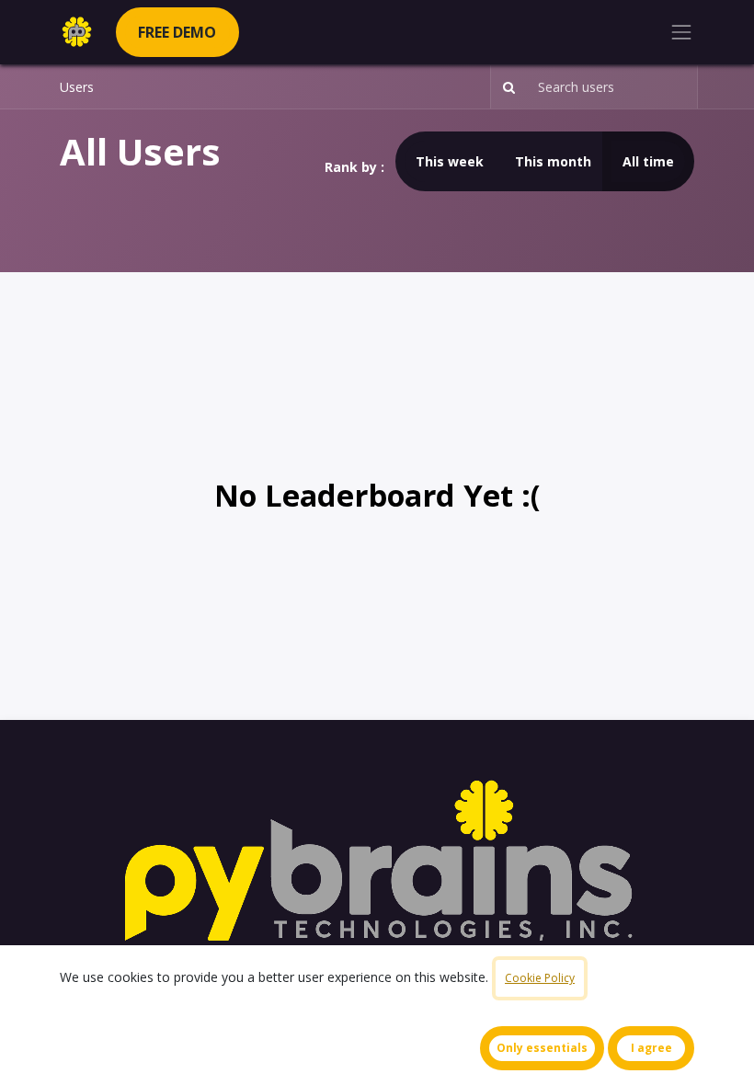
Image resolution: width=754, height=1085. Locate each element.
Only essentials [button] (542, 1048)
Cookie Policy (540, 978)
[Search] (505, 86)
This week (450, 161)
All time (648, 161)
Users (77, 87)
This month (553, 161)
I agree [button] (651, 1048)
